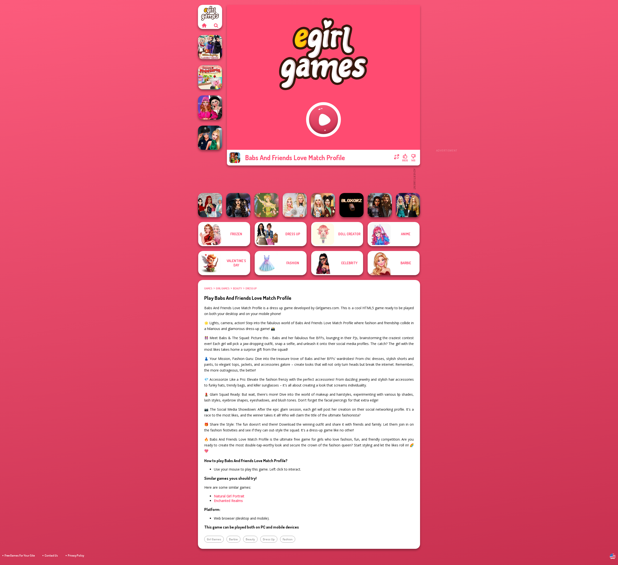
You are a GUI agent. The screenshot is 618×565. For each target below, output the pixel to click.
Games (208, 288)
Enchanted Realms (228, 500)
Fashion (288, 539)
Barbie (233, 539)
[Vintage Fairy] (266, 205)
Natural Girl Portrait (229, 496)
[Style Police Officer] (210, 138)
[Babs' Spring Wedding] (295, 205)
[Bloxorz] (351, 205)
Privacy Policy (76, 555)
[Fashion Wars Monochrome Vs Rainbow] (210, 107)
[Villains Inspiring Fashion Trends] (210, 47)
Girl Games (222, 288)
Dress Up (251, 288)
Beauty (237, 288)
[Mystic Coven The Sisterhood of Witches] (238, 205)
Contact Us (51, 555)
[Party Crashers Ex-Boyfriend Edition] (408, 205)
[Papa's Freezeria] (210, 77)
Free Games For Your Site (20, 555)
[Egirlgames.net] (204, 25)
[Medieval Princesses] (380, 205)
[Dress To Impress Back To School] (323, 205)
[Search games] (216, 25)
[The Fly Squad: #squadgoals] (210, 205)
